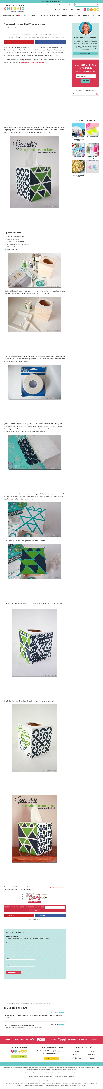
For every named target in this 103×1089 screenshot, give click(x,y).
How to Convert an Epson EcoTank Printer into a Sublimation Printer (78, 138)
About (55, 5)
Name (8, 958)
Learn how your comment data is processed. (39, 1003)
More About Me (85, 53)
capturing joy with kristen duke (17, 1025)
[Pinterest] (85, 9)
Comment (9, 943)
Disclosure (44, 1063)
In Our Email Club (50, 1)
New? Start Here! (46, 5)
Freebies (92, 1058)
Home (5, 19)
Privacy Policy (37, 1063)
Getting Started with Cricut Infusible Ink (78, 157)
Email (8, 965)
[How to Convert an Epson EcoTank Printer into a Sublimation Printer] (78, 135)
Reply (62, 1012)
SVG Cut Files (76, 1058)
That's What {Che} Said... (14, 9)
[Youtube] (97, 9)
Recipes (76, 1051)
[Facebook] (88, 9)
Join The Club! (51, 1058)
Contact (61, 5)
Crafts (91, 1051)
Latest (68, 5)
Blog (8, 19)
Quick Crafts (13, 19)
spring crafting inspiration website (32, 62)
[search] (97, 5)
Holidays (76, 1055)
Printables (91, 1055)
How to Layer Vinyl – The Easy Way (92, 157)
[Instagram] (91, 9)
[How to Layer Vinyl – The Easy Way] (92, 155)
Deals (57, 10)
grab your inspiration (57, 887)
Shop (65, 10)
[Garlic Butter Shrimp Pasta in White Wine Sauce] (78, 172)
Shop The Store (19, 1056)
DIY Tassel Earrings (92, 136)
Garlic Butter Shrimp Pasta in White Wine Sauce (78, 175)
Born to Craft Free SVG (93, 174)
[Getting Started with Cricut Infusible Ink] (78, 155)
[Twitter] (94, 9)
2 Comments (36, 27)
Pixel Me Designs (95, 1063)
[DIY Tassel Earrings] (92, 135)
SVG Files (76, 10)
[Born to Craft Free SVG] (92, 172)
